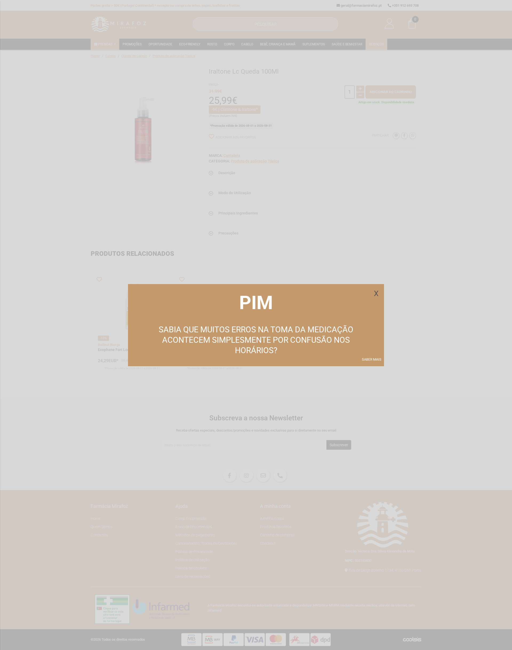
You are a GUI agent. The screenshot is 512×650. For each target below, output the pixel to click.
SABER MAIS (371, 359)
